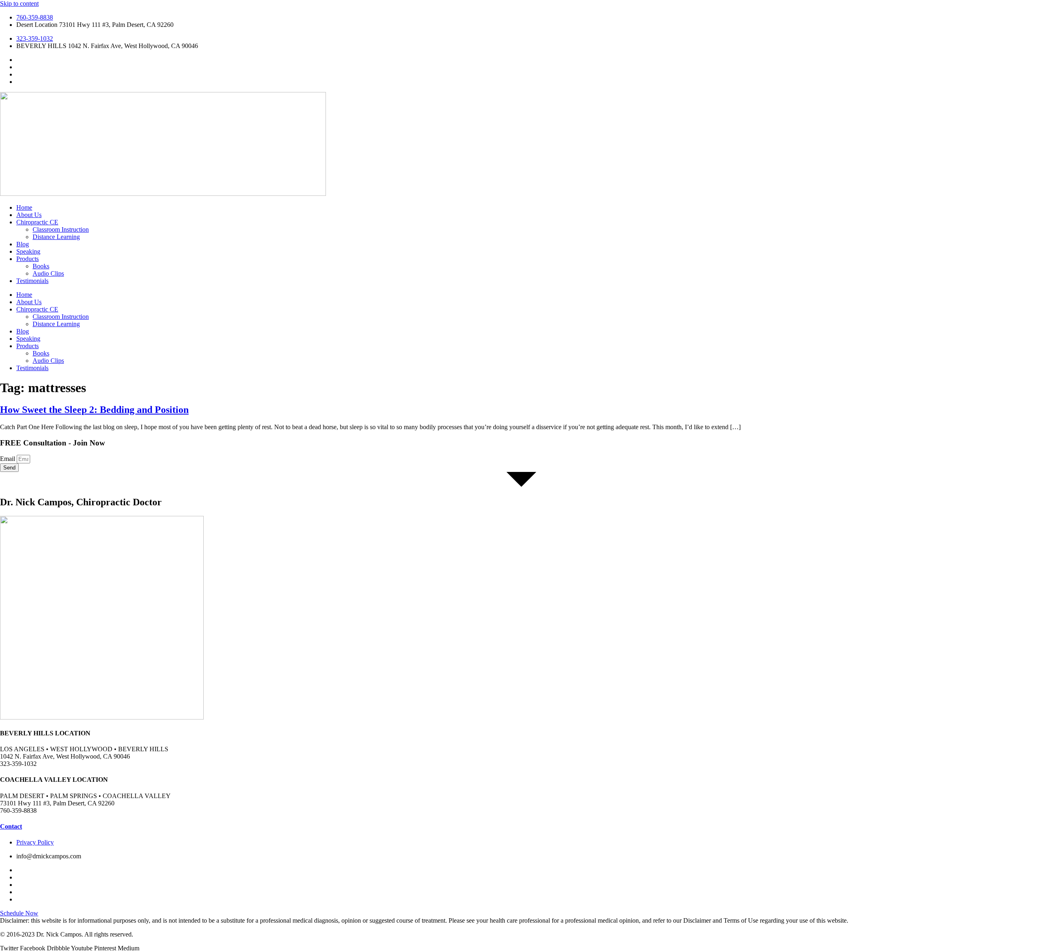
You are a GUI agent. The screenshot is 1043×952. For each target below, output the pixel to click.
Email (8, 458)
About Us (29, 214)
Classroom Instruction (61, 229)
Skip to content (19, 3)
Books (41, 266)
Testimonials (32, 280)
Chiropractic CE (37, 222)
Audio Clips (48, 273)
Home (24, 207)
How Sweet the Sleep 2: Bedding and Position (94, 409)
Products (27, 258)
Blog (22, 244)
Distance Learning (56, 236)
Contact (11, 826)
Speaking (28, 251)
